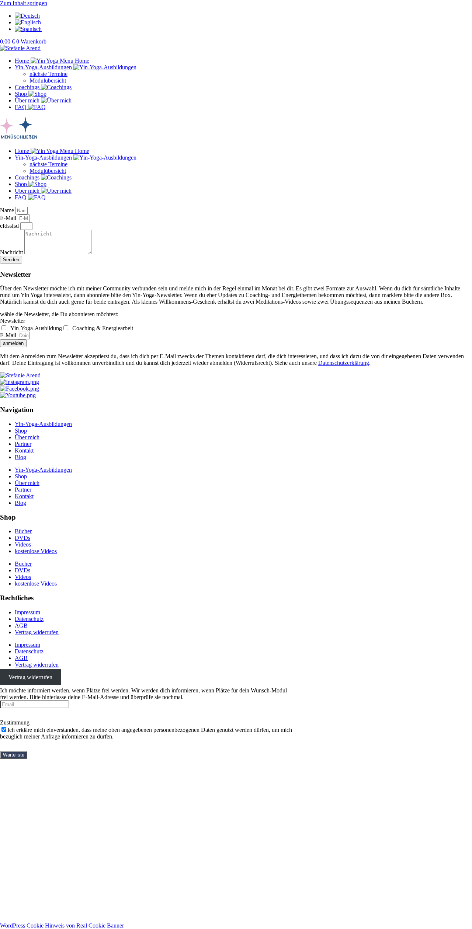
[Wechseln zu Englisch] (28, 22)
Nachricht (12, 252)
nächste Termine (48, 74)
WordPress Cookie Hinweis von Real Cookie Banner (62, 925)
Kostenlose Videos (36, 814)
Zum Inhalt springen (23, 3)
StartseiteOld (30, 768)
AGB (21, 625)
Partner (23, 444)
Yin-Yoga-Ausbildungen (43, 424)
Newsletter (12, 321)
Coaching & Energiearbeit (102, 328)
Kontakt (24, 450)
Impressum (27, 612)
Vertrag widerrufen (37, 632)
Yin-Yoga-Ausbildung (35, 328)
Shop (21, 430)
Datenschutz (29, 619)
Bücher (23, 531)
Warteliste (13, 755)
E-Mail (9, 218)
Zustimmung (15, 722)
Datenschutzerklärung (343, 363)
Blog (20, 457)
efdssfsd (10, 226)
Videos (23, 544)
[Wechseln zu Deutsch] (27, 16)
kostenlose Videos (36, 551)
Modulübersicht (48, 80)
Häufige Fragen (33, 807)
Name (7, 210)
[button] (236, 129)
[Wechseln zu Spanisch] (28, 29)
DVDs (22, 538)
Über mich (27, 437)
